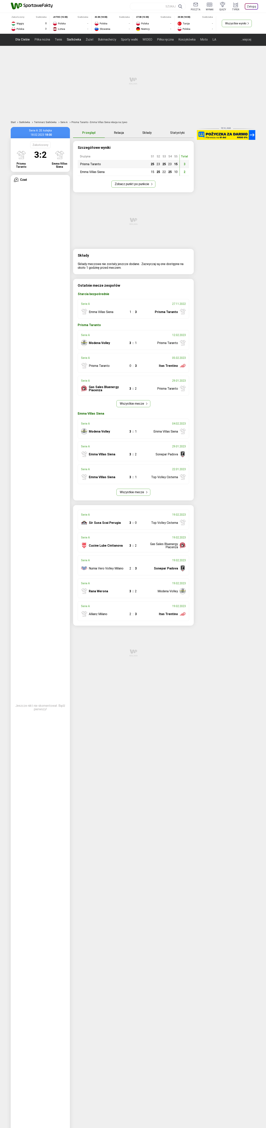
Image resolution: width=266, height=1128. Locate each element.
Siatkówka (74, 39)
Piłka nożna (42, 39)
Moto (204, 39)
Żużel (89, 39)
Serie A (64, 122)
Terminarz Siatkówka (45, 122)
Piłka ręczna (165, 39)
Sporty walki (129, 39)
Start (13, 122)
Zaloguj (251, 6)
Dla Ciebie (22, 39)
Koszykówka (187, 39)
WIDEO (147, 39)
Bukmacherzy (107, 39)
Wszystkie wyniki (235, 23)
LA (214, 39)
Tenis (58, 39)
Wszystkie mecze (132, 403)
